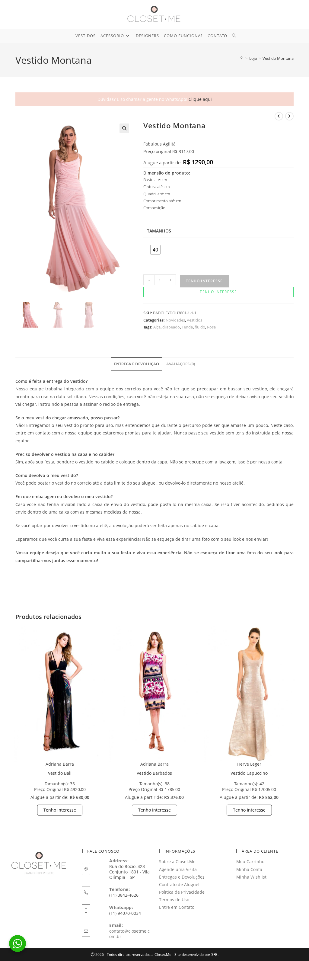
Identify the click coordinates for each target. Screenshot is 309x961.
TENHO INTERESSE (204, 280)
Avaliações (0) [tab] (180, 364)
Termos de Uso (174, 899)
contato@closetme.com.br (129, 933)
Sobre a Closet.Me (177, 861)
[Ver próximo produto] (289, 116)
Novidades (175, 320)
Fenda (187, 327)
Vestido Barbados (154, 773)
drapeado (171, 327)
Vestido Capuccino (249, 773)
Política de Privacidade (182, 892)
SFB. (214, 954)
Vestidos (194, 320)
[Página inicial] (242, 58)
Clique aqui (200, 99)
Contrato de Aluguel (179, 884)
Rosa (211, 327)
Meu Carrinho (250, 861)
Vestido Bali (60, 773)
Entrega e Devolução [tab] (136, 364)
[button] (124, 128)
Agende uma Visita (178, 869)
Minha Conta (249, 869)
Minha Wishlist (251, 877)
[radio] (155, 249)
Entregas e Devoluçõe (180, 877)
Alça (157, 327)
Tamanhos (159, 231)
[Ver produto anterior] (279, 116)
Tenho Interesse (59, 810)
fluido (200, 327)
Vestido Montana (278, 58)
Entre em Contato (176, 907)
